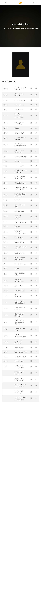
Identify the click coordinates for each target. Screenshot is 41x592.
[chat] (33, 3)
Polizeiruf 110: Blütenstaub (19, 379)
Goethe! (17, 200)
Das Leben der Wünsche (19, 95)
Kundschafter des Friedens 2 (20, 88)
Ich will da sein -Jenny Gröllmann (20, 232)
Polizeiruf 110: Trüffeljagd (19, 392)
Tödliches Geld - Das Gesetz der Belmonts (20, 322)
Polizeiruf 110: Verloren (19, 373)
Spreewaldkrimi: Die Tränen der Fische (21, 188)
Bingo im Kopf (19, 133)
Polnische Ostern (20, 183)
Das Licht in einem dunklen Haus (20, 398)
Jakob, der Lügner (20, 356)
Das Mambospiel (20, 290)
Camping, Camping (20, 352)
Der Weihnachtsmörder (21, 296)
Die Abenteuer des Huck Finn (21, 171)
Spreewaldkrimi (19, 242)
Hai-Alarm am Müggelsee (19, 151)
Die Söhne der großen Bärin (19, 366)
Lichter (17, 268)
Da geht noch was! (21, 156)
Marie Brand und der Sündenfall (20, 195)
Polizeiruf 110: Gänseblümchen (20, 302)
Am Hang (17, 161)
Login (38, 2)
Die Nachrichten (20, 253)
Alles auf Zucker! (20, 264)
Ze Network (18, 109)
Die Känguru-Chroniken (19, 123)
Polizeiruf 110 (19, 361)
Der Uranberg (19, 211)
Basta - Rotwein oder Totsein (20, 258)
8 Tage (17, 128)
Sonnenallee (18, 286)
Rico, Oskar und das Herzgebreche (20, 145)
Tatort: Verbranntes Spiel (20, 335)
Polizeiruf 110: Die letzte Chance (20, 385)
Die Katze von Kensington (19, 315)
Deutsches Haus (20, 100)
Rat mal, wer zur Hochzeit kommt (20, 177)
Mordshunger (19, 237)
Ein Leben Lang (19, 105)
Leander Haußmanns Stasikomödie (19, 115)
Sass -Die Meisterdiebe (19, 280)
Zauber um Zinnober (18, 342)
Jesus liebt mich (20, 166)
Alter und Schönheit (18, 216)
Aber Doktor (19, 347)
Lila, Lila (17, 226)
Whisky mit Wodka (21, 222)
